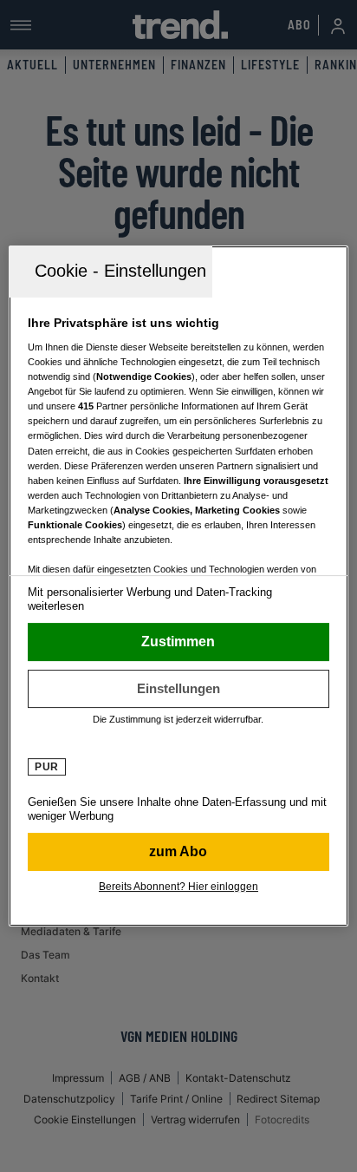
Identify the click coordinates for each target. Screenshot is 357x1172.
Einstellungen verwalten (178, 689)
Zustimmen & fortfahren (178, 642)
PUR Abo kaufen (178, 852)
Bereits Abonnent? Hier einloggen (178, 887)
